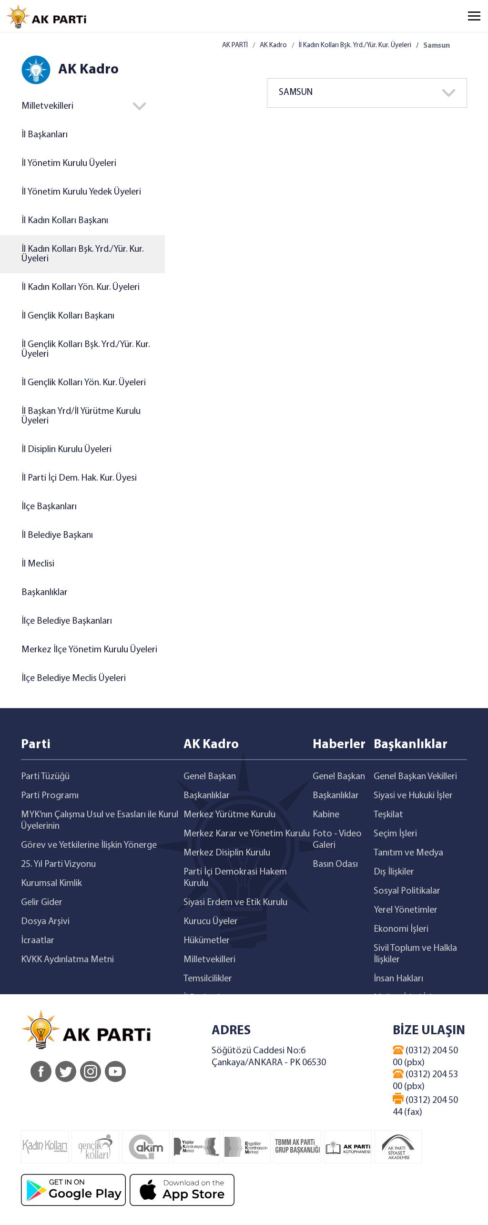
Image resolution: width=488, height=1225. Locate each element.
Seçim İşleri (395, 834)
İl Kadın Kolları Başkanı (64, 221)
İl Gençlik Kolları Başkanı (67, 316)
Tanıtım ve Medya (408, 853)
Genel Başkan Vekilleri (415, 777)
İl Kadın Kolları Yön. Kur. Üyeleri (80, 287)
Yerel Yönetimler (405, 910)
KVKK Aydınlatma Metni (67, 960)
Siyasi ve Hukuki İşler (413, 796)
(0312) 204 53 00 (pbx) (425, 1080)
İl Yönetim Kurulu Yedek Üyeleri (81, 192)
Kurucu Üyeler (210, 921)
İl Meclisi (37, 564)
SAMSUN (296, 92)
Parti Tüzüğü (45, 777)
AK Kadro (273, 45)
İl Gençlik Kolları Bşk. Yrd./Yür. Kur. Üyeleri (85, 349)
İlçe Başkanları (49, 507)
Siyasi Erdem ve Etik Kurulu (235, 902)
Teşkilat (388, 815)
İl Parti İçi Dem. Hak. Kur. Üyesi (79, 478)
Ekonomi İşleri (401, 929)
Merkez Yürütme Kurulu (229, 815)
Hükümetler (206, 941)
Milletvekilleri (209, 960)
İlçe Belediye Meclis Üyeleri (73, 678)
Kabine (326, 815)
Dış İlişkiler (394, 872)
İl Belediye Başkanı (57, 535)
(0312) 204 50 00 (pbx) (425, 1057)
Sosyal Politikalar (407, 891)
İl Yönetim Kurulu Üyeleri (68, 163)
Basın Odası (335, 864)
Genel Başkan (209, 777)
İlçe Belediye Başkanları (66, 621)
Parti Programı (50, 796)
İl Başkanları (44, 135)
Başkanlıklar (44, 592)
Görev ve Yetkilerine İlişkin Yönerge (89, 845)
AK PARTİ (235, 45)
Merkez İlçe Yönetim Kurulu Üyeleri (89, 650)
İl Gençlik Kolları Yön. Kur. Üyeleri (83, 383)
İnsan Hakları (398, 979)
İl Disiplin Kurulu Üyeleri (66, 449)
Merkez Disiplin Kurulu (226, 853)
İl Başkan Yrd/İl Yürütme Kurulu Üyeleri (81, 416)
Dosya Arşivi (45, 921)
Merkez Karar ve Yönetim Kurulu (246, 834)
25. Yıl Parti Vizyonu (58, 864)
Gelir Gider (41, 902)
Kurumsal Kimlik (51, 883)
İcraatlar (37, 941)
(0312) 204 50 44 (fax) (425, 1106)
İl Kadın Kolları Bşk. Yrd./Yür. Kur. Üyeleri (82, 254)
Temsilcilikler (207, 979)
